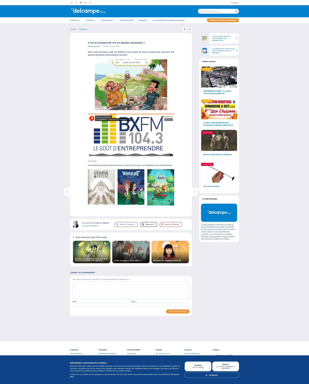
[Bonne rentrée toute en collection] (219, 141)
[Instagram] (76, 2)
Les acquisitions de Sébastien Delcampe (169, 20)
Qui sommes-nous (163, 354)
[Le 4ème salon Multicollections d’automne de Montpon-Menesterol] (219, 109)
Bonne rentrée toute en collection (218, 154)
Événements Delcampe (107, 354)
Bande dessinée (94, 46)
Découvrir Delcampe (192, 354)
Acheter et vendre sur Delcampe (222, 20)
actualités (221, 227)
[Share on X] (3, 142)
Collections (207, 132)
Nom (74, 301)
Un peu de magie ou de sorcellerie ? (127, 260)
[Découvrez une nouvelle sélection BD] (170, 262)
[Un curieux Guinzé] (219, 172)
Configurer (213, 375)
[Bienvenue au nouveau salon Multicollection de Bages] (195, 192)
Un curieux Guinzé (211, 186)
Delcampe (136, 165)
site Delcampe (220, 229)
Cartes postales (76, 354)
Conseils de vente (127, 20)
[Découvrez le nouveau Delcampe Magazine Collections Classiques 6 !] (67, 192)
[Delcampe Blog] (93, 11)
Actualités (207, 69)
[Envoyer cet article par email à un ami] (185, 29)
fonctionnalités (206, 229)
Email (133, 301)
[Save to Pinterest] (3, 148)
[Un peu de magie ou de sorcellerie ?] (131, 262)
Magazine (143, 20)
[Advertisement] (219, 261)
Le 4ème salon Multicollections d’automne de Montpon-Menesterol (218, 124)
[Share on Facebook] (3, 136)
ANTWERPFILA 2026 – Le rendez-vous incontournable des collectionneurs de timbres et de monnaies (218, 92)
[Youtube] (81, 2)
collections (210, 232)
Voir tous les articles (90, 226)
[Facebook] (72, 2)
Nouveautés (131, 354)
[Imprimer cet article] (190, 29)
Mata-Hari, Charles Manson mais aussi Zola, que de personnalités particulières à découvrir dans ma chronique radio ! (91, 259)
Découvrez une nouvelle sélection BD (167, 260)
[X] (90, 2)
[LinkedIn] (85, 2)
